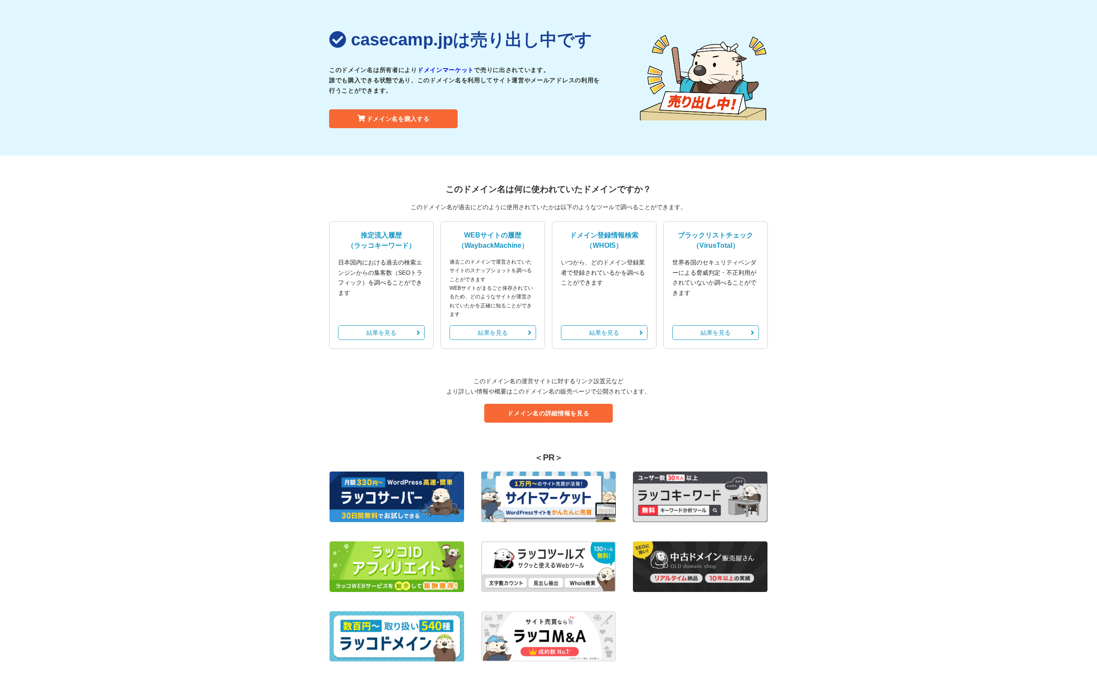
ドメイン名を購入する (398, 118)
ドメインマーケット (445, 69)
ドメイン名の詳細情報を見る (548, 413)
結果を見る (381, 332)
